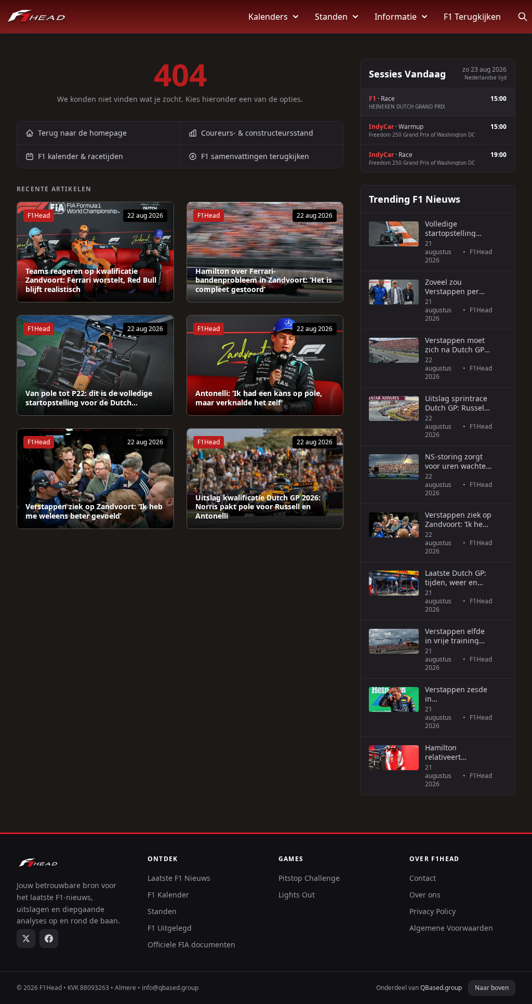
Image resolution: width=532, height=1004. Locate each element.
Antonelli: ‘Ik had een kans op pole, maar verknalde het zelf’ (258, 398)
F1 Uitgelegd (170, 928)
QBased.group (441, 987)
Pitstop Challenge (309, 878)
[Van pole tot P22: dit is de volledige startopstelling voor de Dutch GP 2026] (95, 365)
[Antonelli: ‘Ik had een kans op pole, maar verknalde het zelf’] (265, 365)
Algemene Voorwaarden (451, 928)
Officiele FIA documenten (191, 944)
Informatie (396, 16)
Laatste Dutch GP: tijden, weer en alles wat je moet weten (455, 578)
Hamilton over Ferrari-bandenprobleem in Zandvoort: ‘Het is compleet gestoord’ (263, 280)
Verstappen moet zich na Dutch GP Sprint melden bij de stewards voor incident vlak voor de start (455, 345)
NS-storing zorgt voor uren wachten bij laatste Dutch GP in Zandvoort (457, 461)
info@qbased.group (170, 987)
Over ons (425, 895)
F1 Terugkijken (472, 16)
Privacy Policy (432, 911)
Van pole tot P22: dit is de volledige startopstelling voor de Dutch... (88, 398)
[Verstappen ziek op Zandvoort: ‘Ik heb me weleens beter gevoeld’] (95, 479)
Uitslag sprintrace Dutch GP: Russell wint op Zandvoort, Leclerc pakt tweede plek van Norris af (457, 403)
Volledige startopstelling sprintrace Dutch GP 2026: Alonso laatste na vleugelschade (454, 228)
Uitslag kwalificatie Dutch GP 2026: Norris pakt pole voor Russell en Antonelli (258, 507)
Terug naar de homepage (82, 133)
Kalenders (268, 16)
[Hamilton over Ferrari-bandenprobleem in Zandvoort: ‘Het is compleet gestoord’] (265, 252)
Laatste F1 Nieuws (179, 878)
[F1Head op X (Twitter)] (26, 938)
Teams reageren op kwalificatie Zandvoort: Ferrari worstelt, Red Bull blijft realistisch (90, 280)
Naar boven (492, 987)
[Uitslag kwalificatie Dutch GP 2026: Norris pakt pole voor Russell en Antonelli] (265, 479)
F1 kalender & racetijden (80, 156)
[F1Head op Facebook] (48, 938)
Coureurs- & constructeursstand (257, 133)
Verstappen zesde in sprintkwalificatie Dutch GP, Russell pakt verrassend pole (456, 694)
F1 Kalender (168, 895)
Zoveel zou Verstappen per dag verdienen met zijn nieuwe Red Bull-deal (458, 287)
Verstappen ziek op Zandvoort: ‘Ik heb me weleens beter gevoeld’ (94, 511)
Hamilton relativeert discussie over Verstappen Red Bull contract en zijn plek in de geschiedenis (453, 752)
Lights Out (296, 895)
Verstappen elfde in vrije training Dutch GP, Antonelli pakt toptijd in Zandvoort (458, 636)
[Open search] (522, 16)
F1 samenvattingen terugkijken (255, 156)
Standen (331, 16)
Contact (422, 878)
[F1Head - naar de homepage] (36, 16)
